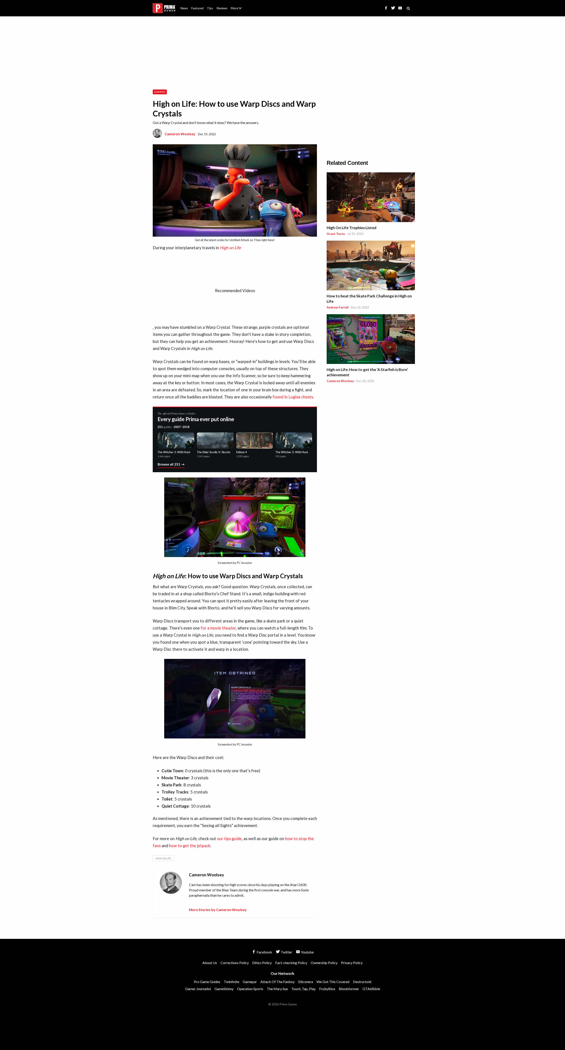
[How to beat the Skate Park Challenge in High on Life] (371, 266)
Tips (210, 8)
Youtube (307, 952)
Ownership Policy (324, 963)
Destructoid (362, 982)
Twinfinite (231, 982)
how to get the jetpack (189, 845)
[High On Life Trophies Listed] (371, 197)
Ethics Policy (262, 963)
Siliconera (305, 982)
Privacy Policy (352, 963)
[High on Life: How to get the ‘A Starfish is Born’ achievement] (371, 339)
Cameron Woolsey (180, 134)
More (239, 10)
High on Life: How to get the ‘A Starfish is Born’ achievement (367, 372)
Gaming (159, 91)
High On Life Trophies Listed (351, 227)
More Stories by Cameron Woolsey (218, 909)
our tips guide (229, 838)
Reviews (222, 8)
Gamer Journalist (198, 989)
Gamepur (250, 982)
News (184, 8)
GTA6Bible (371, 989)
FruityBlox (327, 989)
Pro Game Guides (207, 982)
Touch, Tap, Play (303, 989)
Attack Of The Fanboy (277, 982)
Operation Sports (250, 989)
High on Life (163, 858)
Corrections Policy (234, 963)
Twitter (286, 952)
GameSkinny (224, 989)
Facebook (264, 952)
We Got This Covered (332, 982)
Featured (197, 8)
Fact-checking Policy (291, 963)
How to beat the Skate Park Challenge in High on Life (369, 299)
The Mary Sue (277, 989)
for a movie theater (218, 628)
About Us (237, 5)
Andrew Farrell (337, 307)
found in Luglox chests (293, 396)
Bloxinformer (349, 989)
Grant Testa (336, 234)
